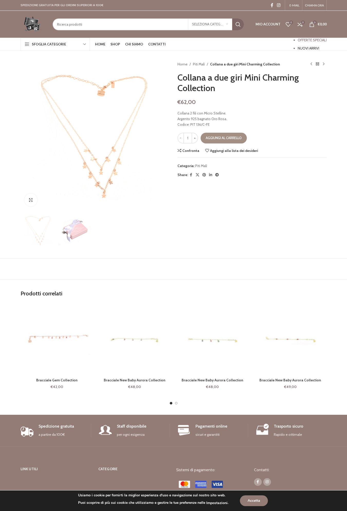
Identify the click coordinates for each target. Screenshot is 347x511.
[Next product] (324, 64)
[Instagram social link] (278, 5)
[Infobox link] (56, 430)
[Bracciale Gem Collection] (57, 339)
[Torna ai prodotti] (317, 64)
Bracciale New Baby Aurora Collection (134, 380)
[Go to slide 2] (176, 403)
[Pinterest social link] (204, 174)
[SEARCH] (238, 24)
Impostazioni (217, 502)
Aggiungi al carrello (224, 138)
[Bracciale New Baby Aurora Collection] (134, 339)
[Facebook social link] (272, 5)
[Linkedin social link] (211, 174)
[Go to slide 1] (171, 403)
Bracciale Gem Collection (57, 380)
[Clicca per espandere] (30, 200)
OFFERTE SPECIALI (312, 40)
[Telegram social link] (217, 174)
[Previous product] (311, 64)
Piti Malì (199, 64)
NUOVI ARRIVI (308, 48)
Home (182, 64)
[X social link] (197, 174)
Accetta (254, 500)
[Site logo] (33, 24)
